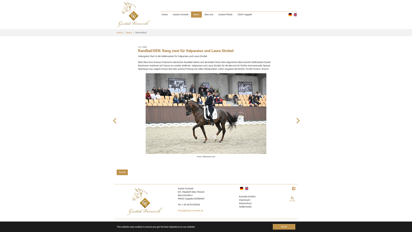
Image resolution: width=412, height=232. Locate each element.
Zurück (122, 172)
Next (297, 119)
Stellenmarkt (245, 206)
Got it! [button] (284, 226)
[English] (295, 14)
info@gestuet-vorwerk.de (190, 210)
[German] (290, 14)
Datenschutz (245, 203)
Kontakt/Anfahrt (247, 196)
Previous (114, 119)
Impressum (244, 200)
